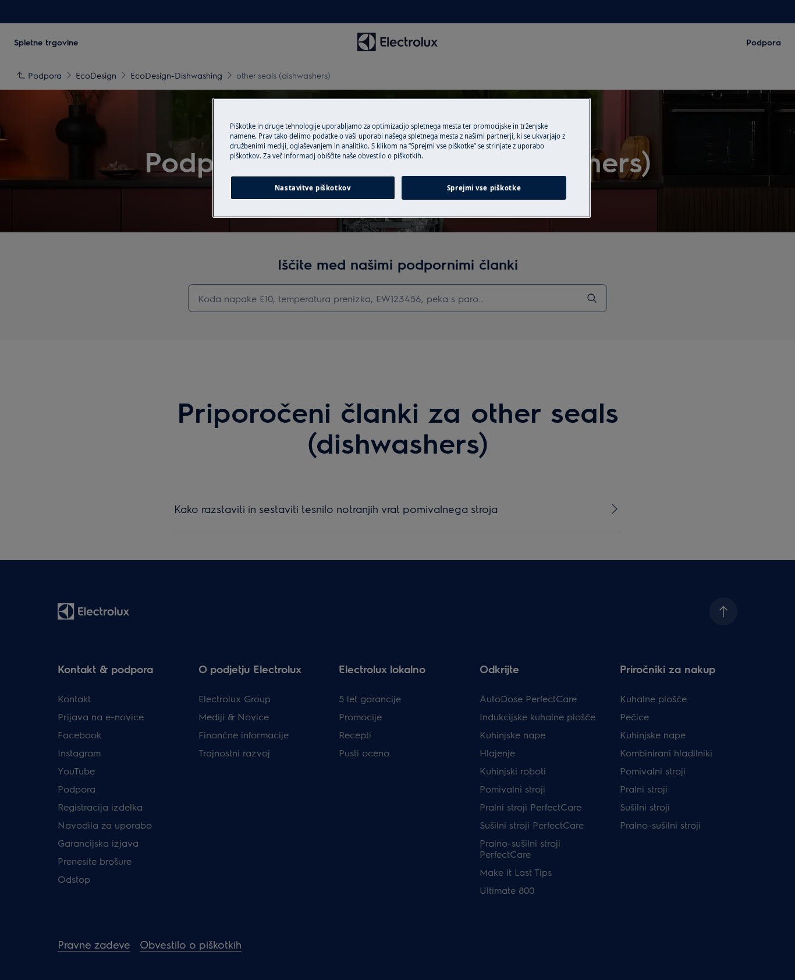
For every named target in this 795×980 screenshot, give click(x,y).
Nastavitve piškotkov (312, 187)
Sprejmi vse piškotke (484, 187)
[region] (401, 158)
